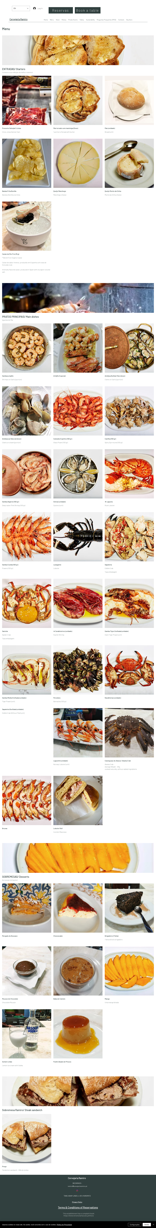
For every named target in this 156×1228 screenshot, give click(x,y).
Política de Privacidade (64, 1225)
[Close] (153, 1224)
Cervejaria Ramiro (77, 1178)
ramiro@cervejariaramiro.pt (77, 1186)
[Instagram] (77, 1190)
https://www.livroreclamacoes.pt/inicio (79, 1216)
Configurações (135, 1225)
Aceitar (146, 1225)
